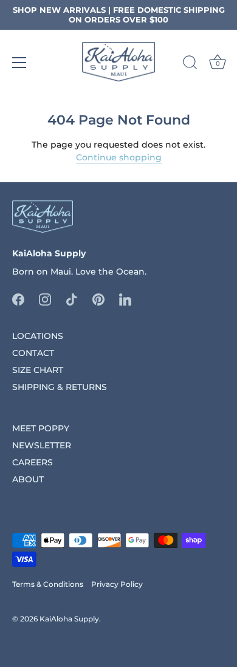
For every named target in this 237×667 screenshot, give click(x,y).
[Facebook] (18, 298)
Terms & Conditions (47, 584)
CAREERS (32, 462)
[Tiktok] (72, 298)
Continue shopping (119, 157)
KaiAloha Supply (69, 618)
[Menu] (19, 62)
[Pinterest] (98, 298)
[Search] (190, 64)
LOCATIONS (37, 335)
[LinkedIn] (125, 298)
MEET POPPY (40, 428)
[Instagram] (45, 298)
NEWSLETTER (41, 445)
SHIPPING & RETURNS (59, 386)
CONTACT (33, 352)
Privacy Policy (117, 584)
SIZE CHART (37, 369)
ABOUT (28, 479)
